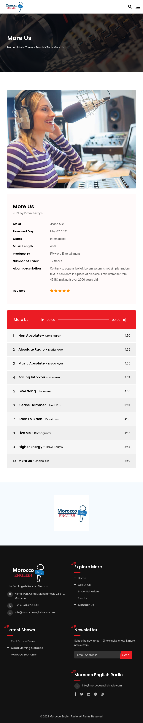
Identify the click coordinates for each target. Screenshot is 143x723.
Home (82, 578)
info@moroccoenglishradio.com (35, 612)
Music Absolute (31, 363)
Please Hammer (32, 405)
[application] (83, 319)
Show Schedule (88, 591)
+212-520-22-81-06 (27, 605)
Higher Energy (30, 446)
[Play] (43, 320)
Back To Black (30, 419)
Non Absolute (30, 335)
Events (82, 598)
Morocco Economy (23, 654)
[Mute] (124, 320)
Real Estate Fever (23, 641)
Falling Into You (31, 377)
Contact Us (86, 605)
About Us (84, 585)
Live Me (24, 432)
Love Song (27, 391)
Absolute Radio (31, 349)
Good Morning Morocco (27, 648)
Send (125, 655)
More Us (25, 460)
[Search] (130, 6)
